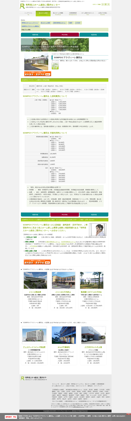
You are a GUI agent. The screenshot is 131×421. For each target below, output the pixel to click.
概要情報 (35, 34)
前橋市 (60, 397)
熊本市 (85, 399)
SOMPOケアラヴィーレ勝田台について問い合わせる (37, 73)
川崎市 (54, 395)
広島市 (75, 399)
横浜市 (108, 393)
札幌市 (71, 397)
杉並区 (84, 391)
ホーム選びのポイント (58, 386)
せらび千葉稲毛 (64, 347)
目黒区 (85, 393)
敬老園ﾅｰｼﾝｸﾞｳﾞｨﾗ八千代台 (91, 292)
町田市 (97, 393)
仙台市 (76, 397)
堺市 (103, 397)
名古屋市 (82, 397)
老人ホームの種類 (90, 384)
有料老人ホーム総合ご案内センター (43, 6)
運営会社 (90, 386)
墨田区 (89, 391)
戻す (105, 4)
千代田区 (54, 393)
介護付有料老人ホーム (52, 242)
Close (128, 414)
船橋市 (82, 395)
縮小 (102, 4)
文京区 (76, 393)
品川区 (68, 391)
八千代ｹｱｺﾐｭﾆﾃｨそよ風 (93, 347)
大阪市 (98, 397)
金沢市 (69, 399)
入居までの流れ (70, 386)
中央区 (106, 391)
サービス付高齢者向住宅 (99, 401)
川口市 (100, 395)
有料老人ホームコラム (77, 384)
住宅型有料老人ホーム (68, 242)
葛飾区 (54, 391)
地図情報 (94, 34)
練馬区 (71, 393)
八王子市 (91, 393)
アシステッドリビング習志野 (34, 347)
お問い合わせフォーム (78, 406)
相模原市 (64, 395)
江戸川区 (101, 389)
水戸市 (65, 397)
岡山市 (64, 399)
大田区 (108, 389)
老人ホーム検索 (65, 384)
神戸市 (59, 399)
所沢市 (105, 395)
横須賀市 (71, 395)
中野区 (65, 393)
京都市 (54, 399)
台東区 (101, 391)
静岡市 (88, 397)
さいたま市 (93, 395)
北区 (58, 391)
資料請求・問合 (11, 417)
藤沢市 (59, 395)
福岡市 (80, 399)
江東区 (63, 391)
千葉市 (77, 395)
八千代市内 (33, 246)
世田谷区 (95, 391)
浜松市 (93, 397)
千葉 (87, 395)
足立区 (85, 389)
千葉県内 (63, 244)
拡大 (108, 4)
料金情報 (65, 34)
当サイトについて (81, 386)
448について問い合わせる (37, 262)
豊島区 (60, 393)
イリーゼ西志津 (35, 292)
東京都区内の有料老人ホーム (74, 389)
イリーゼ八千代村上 (63, 292)
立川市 (102, 393)
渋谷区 (73, 391)
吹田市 (108, 397)
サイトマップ (98, 386)
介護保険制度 (100, 384)
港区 (81, 393)
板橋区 (96, 389)
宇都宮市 (54, 397)
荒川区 (91, 389)
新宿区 (79, 391)
